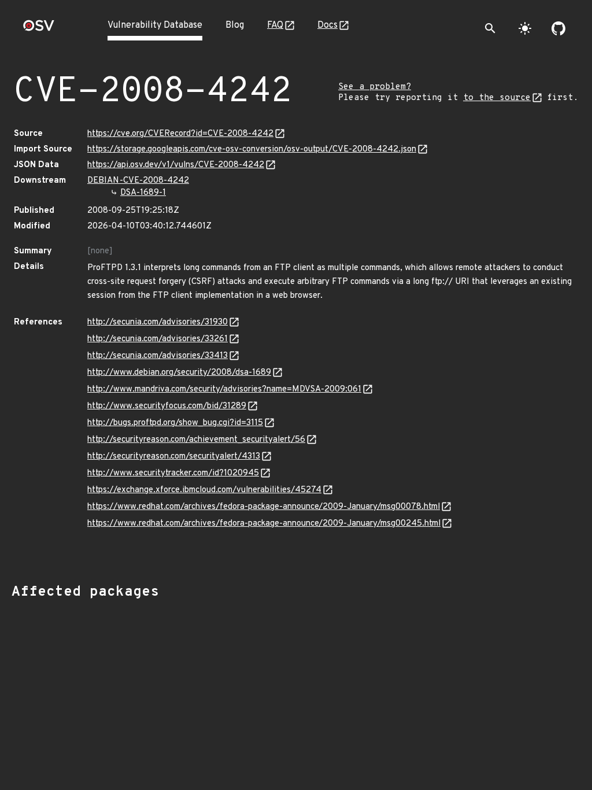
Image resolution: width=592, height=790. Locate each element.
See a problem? (374, 87)
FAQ (275, 25)
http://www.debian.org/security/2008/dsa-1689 (179, 372)
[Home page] (38, 29)
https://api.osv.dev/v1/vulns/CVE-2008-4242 (175, 165)
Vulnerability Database (155, 25)
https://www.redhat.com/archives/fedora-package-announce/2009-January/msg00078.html (263, 506)
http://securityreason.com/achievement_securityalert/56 (196, 439)
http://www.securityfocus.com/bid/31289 (166, 406)
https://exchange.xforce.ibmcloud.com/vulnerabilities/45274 (204, 490)
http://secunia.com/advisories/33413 (157, 355)
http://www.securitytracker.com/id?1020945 (173, 473)
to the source (497, 98)
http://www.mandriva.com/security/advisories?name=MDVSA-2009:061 (224, 389)
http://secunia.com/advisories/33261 (157, 339)
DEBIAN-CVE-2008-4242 (138, 180)
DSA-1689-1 (143, 192)
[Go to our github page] (558, 28)
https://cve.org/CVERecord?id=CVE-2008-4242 (180, 133)
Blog (234, 25)
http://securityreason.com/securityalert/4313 (173, 456)
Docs (327, 25)
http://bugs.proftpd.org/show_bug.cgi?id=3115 (175, 423)
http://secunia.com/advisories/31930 (157, 322)
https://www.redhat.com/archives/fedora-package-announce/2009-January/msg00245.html (264, 523)
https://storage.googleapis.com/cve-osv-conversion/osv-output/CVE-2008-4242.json (251, 149)
